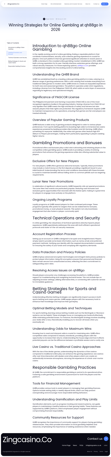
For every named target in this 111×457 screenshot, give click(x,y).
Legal (106, 451)
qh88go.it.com (82, 66)
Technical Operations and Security (17, 57)
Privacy (96, 451)
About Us (89, 451)
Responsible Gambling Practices (17, 66)
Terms (101, 451)
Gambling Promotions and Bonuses (15, 53)
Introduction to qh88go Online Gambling (16, 48)
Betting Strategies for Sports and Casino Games (17, 61)
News (75, 445)
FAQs (81, 445)
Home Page (66, 445)
